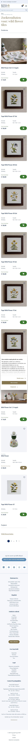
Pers (14, 658)
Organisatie (14, 653)
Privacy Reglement (14, 668)
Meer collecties (14, 642)
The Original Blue (14, 620)
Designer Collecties (14, 599)
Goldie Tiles (14, 619)
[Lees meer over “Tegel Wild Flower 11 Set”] (23, 322)
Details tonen (20, 378)
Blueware (14, 622)
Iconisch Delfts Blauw (14, 606)
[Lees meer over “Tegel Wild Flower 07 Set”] (23, 128)
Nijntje (14, 615)
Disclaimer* (14, 671)
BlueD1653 (14, 627)
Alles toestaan (14, 382)
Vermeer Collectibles (14, 634)
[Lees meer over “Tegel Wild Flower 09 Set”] (23, 225)
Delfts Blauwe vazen (14, 602)
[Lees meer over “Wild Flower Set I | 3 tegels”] (23, 419)
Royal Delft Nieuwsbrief (14, 590)
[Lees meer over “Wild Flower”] (23, 468)
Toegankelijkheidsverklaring (14, 675)
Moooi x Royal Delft (14, 633)
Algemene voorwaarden (14, 666)
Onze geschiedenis (14, 656)
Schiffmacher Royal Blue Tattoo (14, 624)
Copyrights (14, 670)
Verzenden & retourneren (14, 585)
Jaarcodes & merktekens (14, 589)
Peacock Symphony (14, 626)
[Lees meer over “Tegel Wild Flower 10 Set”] (23, 274)
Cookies (14, 737)
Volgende (19, 541)
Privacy (14, 735)
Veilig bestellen (14, 583)
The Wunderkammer (14, 631)
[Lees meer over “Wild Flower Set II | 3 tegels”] (23, 80)
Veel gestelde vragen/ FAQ (14, 582)
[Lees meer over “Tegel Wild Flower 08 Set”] (23, 177)
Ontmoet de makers (14, 604)
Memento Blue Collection (14, 636)
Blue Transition (14, 629)
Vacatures (14, 654)
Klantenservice (14, 719)
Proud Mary (14, 617)
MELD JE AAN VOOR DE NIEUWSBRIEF (14, 559)
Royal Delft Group (14, 673)
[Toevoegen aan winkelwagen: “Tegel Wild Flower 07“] (23, 514)
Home (2, 13)
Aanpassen (13, 386)
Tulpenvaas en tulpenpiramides (14, 600)
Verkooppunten (14, 587)
